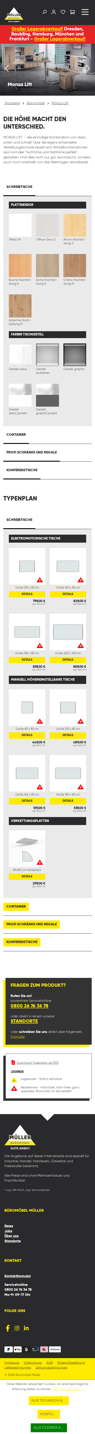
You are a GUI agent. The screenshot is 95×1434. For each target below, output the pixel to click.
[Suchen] (44, 13)
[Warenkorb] (72, 12)
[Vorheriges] (6, 69)
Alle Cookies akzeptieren (50, 1428)
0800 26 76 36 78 (29, 1006)
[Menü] (85, 13)
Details (27, 594)
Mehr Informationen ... (68, 1389)
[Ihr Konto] (53, 13)
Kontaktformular (17, 1276)
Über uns (11, 1236)
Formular (18, 1037)
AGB (49, 1363)
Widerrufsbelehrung (71, 1363)
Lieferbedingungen (17, 1368)
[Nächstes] (88, 69)
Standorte (24, 1021)
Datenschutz (33, 1363)
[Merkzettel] (63, 13)
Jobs (8, 1231)
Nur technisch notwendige (50, 1400)
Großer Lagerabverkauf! (37, 29)
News (8, 1226)
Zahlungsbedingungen (52, 1368)
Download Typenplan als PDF (38, 1062)
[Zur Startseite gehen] (14, 14)
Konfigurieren (50, 1414)
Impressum (11, 1363)
